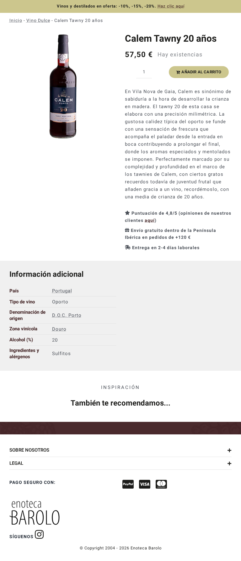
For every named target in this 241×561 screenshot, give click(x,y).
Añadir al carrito (201, 72)
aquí (150, 220)
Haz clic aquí (171, 6)
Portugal (62, 290)
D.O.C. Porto (67, 315)
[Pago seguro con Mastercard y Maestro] (39, 534)
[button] (120, 450)
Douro (59, 329)
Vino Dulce (38, 20)
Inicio (15, 20)
